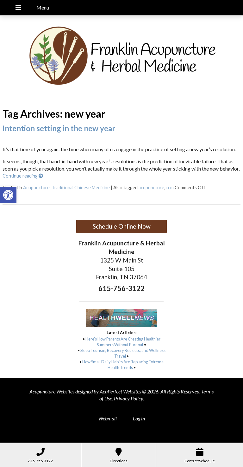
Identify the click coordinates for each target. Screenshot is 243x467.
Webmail (107, 418)
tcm (170, 187)
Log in (139, 418)
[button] (8, 195)
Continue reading (21, 175)
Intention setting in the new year (59, 128)
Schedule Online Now (122, 226)
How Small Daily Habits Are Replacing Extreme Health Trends (123, 364)
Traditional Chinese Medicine (81, 187)
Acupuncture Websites (51, 391)
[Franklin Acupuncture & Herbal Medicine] (121, 58)
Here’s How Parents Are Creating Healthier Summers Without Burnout (122, 341)
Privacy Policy (128, 398)
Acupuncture (36, 187)
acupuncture (151, 187)
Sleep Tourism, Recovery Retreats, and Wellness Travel (122, 353)
